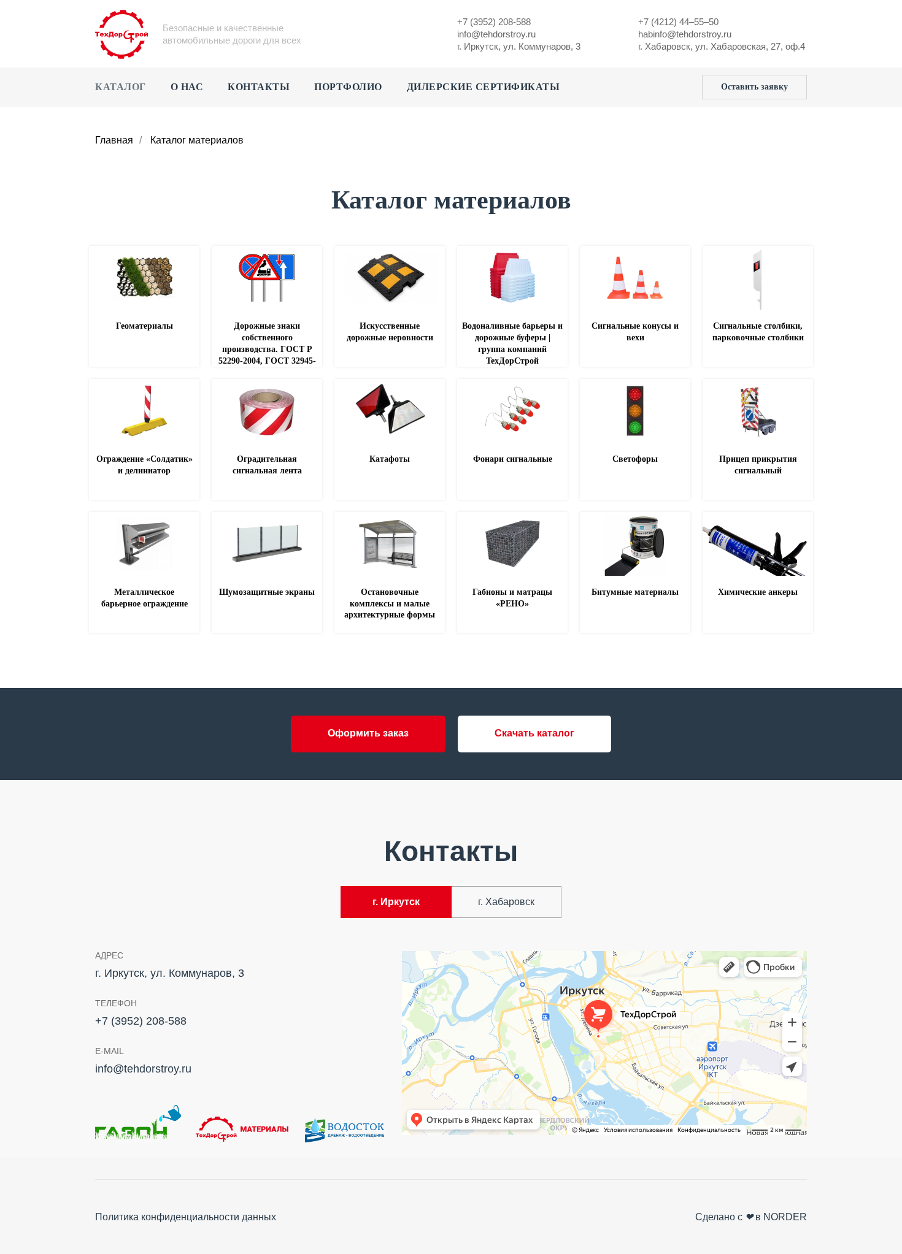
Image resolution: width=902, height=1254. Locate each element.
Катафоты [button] (389, 459)
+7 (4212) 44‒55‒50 (678, 22)
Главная (114, 140)
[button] (754, 87)
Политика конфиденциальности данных (185, 1217)
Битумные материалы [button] (635, 592)
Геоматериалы (144, 326)
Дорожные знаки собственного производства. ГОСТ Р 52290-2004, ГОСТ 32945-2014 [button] (267, 349)
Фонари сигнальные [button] (512, 459)
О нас (187, 87)
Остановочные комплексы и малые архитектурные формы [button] (389, 603)
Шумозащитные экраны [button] (267, 592)
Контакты (259, 87)
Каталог (120, 87)
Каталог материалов (197, 140)
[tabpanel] (451, 1046)
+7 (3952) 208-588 (494, 22)
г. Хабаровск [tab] (506, 902)
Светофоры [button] (635, 459)
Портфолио (348, 87)
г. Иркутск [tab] (396, 902)
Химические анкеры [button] (758, 592)
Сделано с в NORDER (751, 1217)
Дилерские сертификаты (483, 87)
